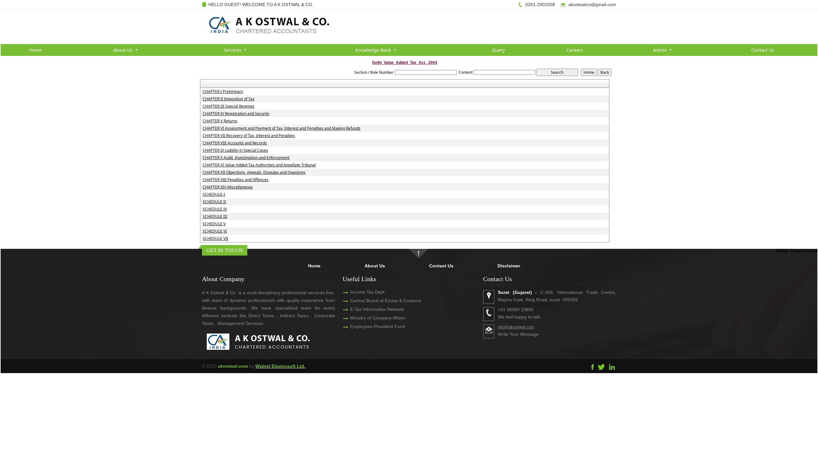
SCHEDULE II (214, 201)
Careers (575, 50)
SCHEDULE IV (215, 209)
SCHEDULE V (214, 223)
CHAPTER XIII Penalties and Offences (235, 179)
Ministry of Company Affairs (377, 317)
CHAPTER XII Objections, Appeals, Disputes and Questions (254, 172)
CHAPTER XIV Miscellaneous (228, 187)
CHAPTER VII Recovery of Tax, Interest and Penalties (249, 135)
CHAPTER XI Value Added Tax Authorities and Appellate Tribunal (259, 165)
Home (35, 50)
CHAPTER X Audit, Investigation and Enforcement (246, 157)
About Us (375, 265)
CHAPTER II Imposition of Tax (228, 99)
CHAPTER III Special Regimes (228, 106)
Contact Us (762, 50)
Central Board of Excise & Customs (385, 300)
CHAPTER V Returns (220, 121)
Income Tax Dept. (368, 292)
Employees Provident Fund (377, 326)
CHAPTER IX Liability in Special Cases (235, 150)
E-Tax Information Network (377, 309)
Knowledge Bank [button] (373, 50)
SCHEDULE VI (215, 231)
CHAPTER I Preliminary (223, 91)
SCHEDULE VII (215, 238)
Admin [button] (660, 50)
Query (498, 50)
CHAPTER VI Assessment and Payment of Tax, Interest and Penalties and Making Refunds (281, 128)
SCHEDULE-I (214, 194)
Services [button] (233, 50)
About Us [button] (123, 50)
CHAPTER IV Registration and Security (236, 113)
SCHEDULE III (215, 216)
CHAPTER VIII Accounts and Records (235, 143)
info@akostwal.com (516, 327)
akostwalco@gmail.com (592, 4)
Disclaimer (509, 265)
